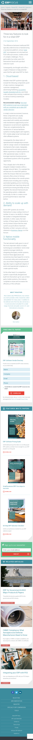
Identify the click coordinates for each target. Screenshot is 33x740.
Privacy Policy (24, 399)
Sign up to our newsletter (15, 545)
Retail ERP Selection (25, 7)
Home (2, 7)
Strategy (6, 683)
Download (17, 393)
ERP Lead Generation (17, 718)
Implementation (16, 701)
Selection (16, 698)
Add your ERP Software (16, 730)
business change (16, 230)
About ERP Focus (16, 715)
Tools (16, 710)
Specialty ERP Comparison (16, 707)
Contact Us (16, 721)
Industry (8, 7)
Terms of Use (14, 399)
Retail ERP (15, 7)
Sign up (16, 554)
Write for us (16, 733)
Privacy (16, 727)
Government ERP (8, 603)
